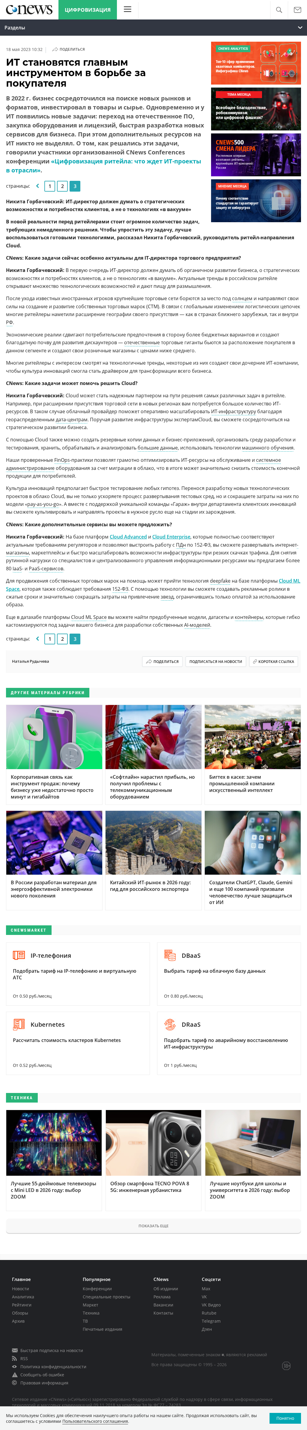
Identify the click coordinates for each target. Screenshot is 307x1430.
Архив (18, 1321)
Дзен (207, 1329)
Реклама (162, 1297)
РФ (9, 322)
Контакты (163, 1313)
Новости (20, 1288)
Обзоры (20, 1313)
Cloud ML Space (89, 617)
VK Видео (211, 1305)
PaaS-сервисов (46, 568)
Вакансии (163, 1305)
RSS (24, 1358)
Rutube (209, 1313)
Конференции (97, 1288)
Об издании (166, 1288)
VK (204, 1297)
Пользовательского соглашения (95, 1421)
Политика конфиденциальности (53, 1366)
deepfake (220, 581)
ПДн (181, 545)
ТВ (85, 1321)
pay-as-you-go (43, 504)
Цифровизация (88, 9)
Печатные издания (102, 1329)
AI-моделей (197, 625)
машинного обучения (268, 447)
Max (206, 1288)
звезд (167, 596)
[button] (279, 10)
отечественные (142, 342)
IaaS (17, 568)
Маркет (90, 1305)
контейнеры (249, 617)
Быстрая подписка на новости (51, 1350)
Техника (91, 1313)
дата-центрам (72, 419)
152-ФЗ (120, 589)
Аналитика (23, 1297)
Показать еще (153, 1225)
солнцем (242, 298)
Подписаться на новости (215, 661)
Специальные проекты (106, 1297)
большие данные (158, 447)
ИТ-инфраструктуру (233, 411)
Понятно (285, 1418)
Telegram (211, 1321)
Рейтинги (21, 1305)
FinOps (62, 460)
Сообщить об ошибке (42, 1375)
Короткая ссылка (276, 661)
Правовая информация (44, 1383)
